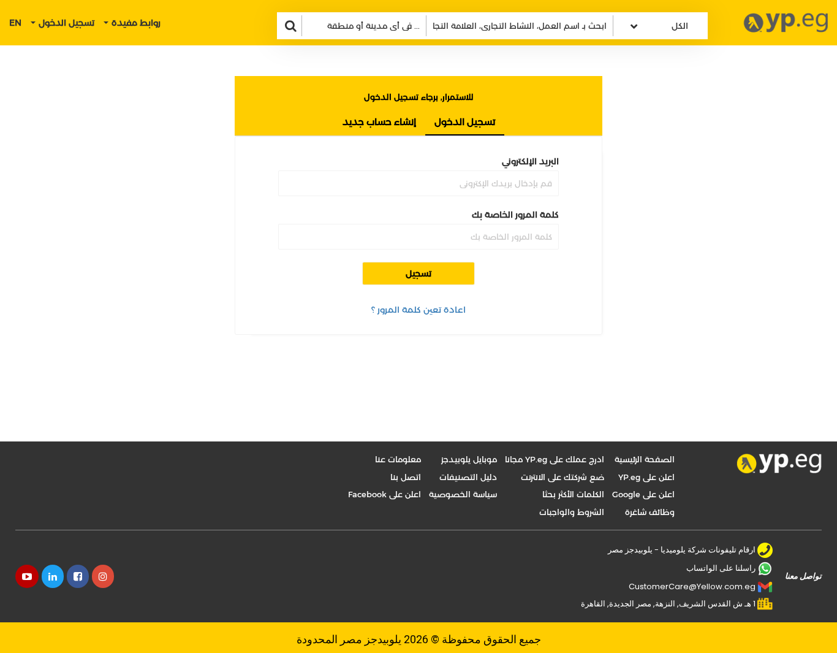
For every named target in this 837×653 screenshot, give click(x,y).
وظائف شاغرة (650, 512)
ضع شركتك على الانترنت (562, 477)
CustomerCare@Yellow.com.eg (692, 586)
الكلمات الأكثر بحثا (573, 494)
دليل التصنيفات (468, 477)
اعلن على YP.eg (646, 477)
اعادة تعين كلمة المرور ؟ (418, 309)
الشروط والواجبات (571, 512)
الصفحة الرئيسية (645, 459)
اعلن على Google (643, 494)
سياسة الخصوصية (463, 494)
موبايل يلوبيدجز (469, 459)
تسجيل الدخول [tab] (464, 122)
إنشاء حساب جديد (379, 122)
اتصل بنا (405, 477)
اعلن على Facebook (384, 494)
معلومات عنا (398, 459)
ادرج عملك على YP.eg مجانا (554, 459)
